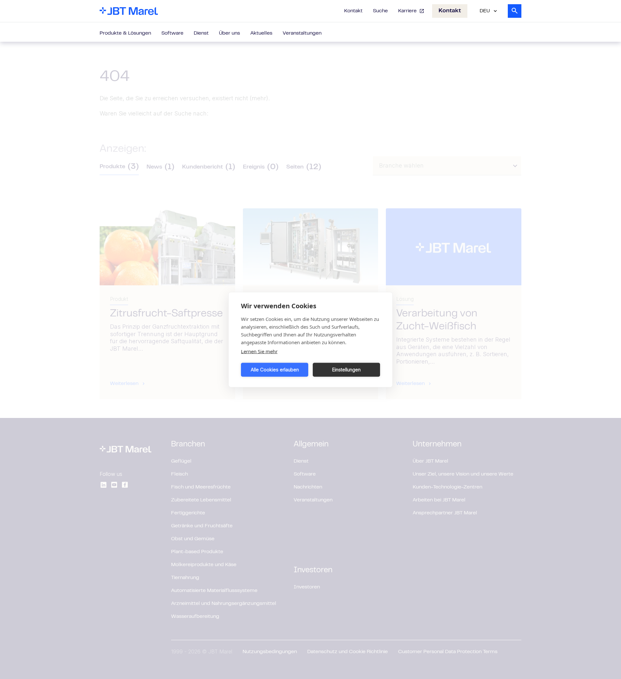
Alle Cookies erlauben (275, 370)
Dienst (201, 33)
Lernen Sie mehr (259, 351)
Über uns (229, 33)
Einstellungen (346, 370)
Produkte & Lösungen (125, 33)
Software (172, 33)
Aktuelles (261, 33)
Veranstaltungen (302, 33)
